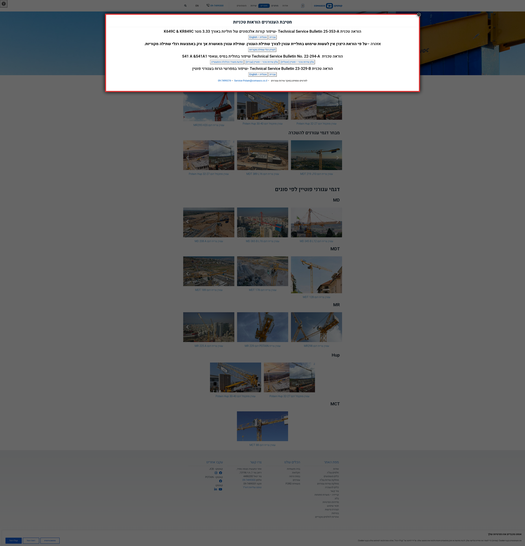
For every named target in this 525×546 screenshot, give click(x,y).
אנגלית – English (258, 37)
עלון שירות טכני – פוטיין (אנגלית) (297, 62)
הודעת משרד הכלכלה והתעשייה (227, 62)
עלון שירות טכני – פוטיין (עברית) (262, 62)
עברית (273, 37)
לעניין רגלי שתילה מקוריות (262, 50)
